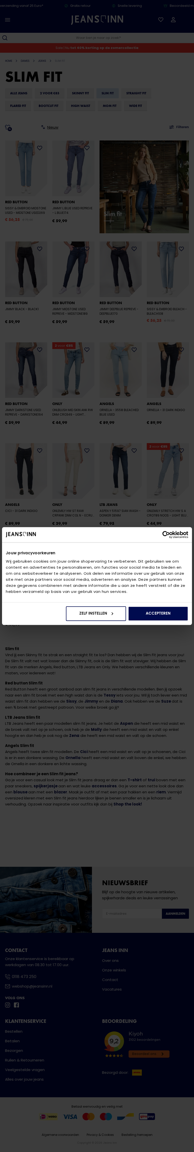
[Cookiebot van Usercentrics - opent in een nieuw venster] (166, 534)
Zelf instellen (93, 613)
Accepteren (158, 613)
